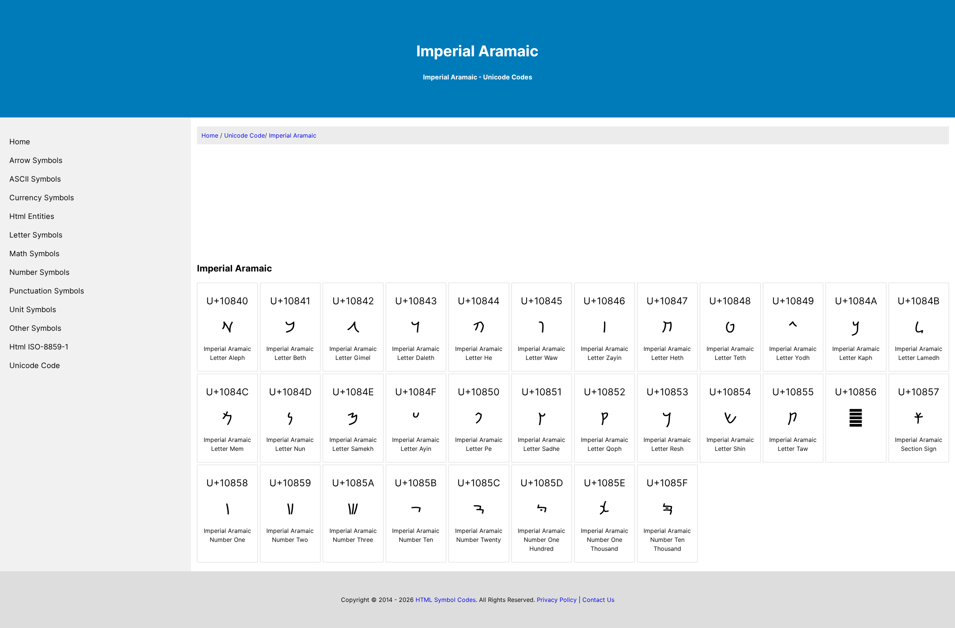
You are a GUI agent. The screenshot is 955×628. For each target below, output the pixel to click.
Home (19, 141)
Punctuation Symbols (46, 290)
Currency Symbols (41, 197)
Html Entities (31, 216)
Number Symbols (39, 272)
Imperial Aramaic (292, 135)
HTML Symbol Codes (446, 599)
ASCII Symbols (35, 179)
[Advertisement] (573, 202)
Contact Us (598, 599)
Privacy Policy (557, 599)
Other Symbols (35, 328)
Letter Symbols (35, 234)
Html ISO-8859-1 (38, 346)
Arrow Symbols (35, 160)
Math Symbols (34, 253)
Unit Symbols (32, 309)
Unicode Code (34, 365)
